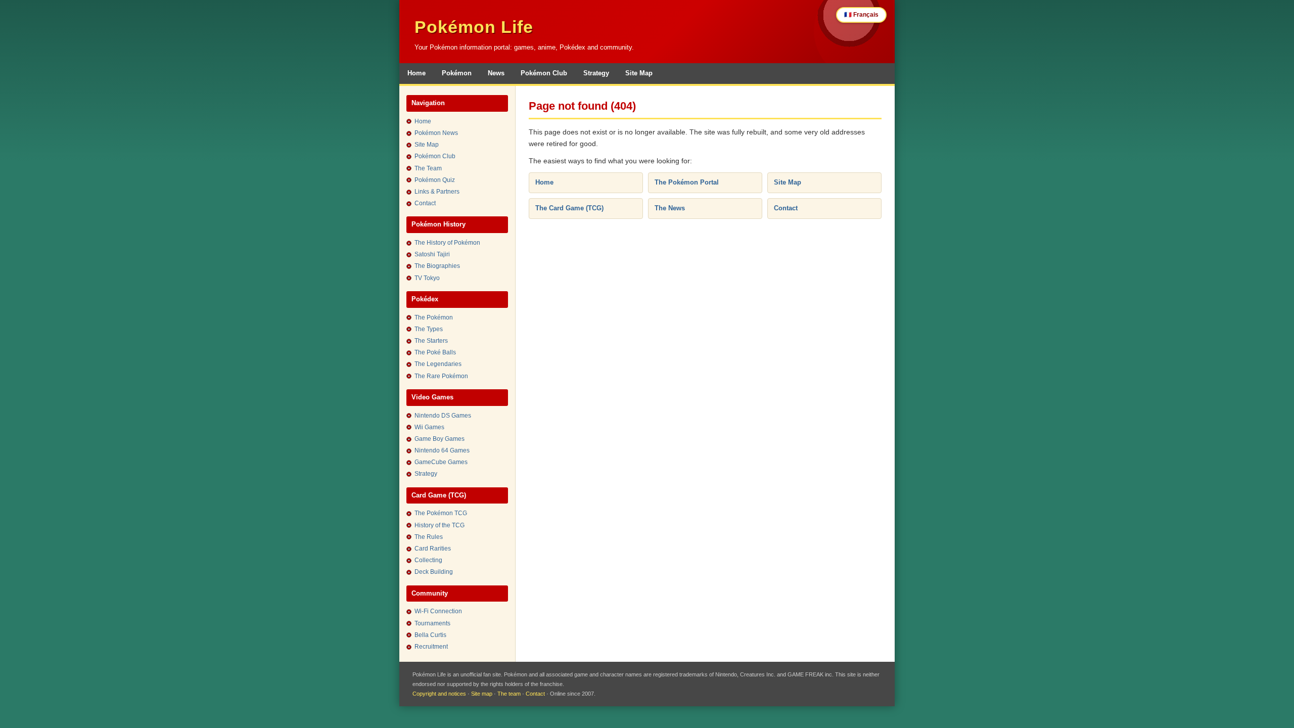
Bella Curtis (430, 635)
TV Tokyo (427, 278)
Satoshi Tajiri (432, 254)
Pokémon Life (473, 26)
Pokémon (457, 73)
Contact (425, 203)
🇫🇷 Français (861, 14)
